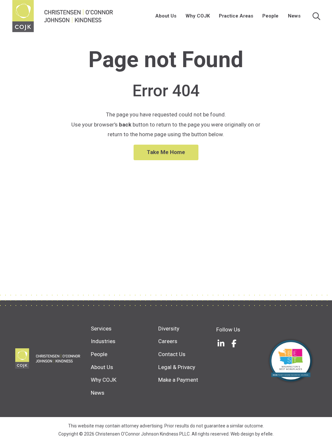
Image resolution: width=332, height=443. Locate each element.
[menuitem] (180, 16)
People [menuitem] (270, 16)
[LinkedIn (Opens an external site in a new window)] (221, 343)
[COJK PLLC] (52, 358)
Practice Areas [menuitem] (236, 16)
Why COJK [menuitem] (197, 16)
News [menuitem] (294, 16)
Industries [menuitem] (103, 341)
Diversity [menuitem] (168, 328)
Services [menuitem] (101, 328)
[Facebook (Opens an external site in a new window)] (234, 343)
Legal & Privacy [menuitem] (176, 367)
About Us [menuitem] (165, 16)
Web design (242, 434)
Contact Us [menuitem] (171, 354)
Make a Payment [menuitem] (178, 380)
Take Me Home (166, 152)
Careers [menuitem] (167, 341)
